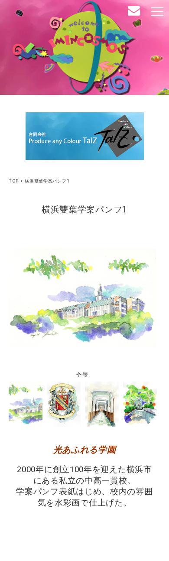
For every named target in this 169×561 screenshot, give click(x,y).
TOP (14, 181)
